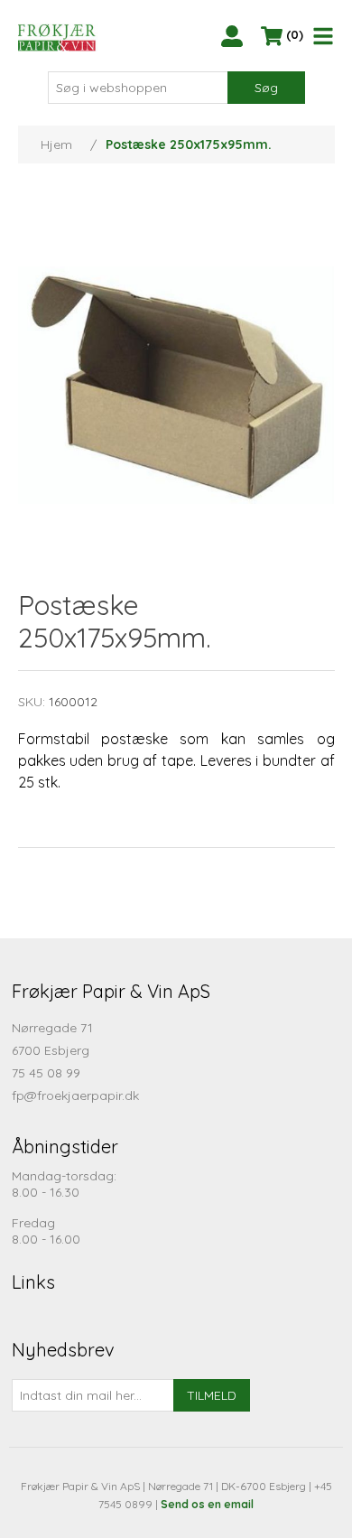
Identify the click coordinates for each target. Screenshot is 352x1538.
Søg (266, 87)
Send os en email (207, 1504)
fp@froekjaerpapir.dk (75, 1095)
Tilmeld (211, 1395)
